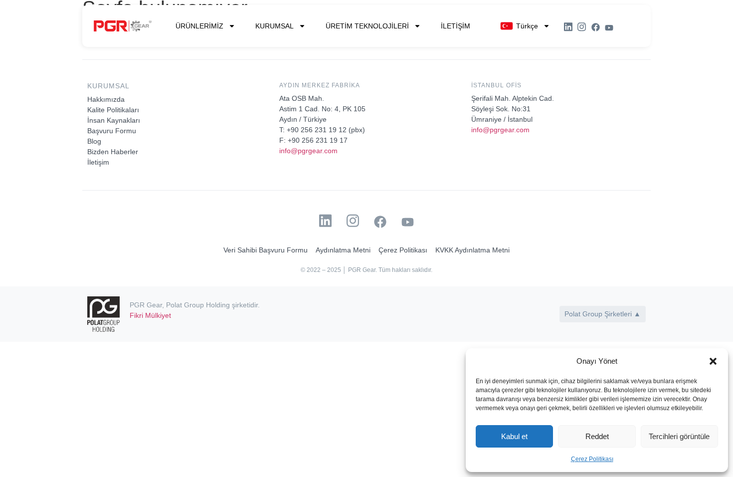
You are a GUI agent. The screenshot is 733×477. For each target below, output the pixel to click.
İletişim (455, 26)
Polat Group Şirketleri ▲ (602, 314)
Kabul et (514, 436)
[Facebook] (595, 27)
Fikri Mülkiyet (150, 315)
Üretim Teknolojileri (367, 26)
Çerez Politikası (592, 459)
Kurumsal (274, 26)
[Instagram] (581, 26)
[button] (713, 361)
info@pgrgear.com (308, 151)
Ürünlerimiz (199, 26)
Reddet (597, 436)
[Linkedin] (568, 26)
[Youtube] (609, 27)
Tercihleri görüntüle (679, 436)
